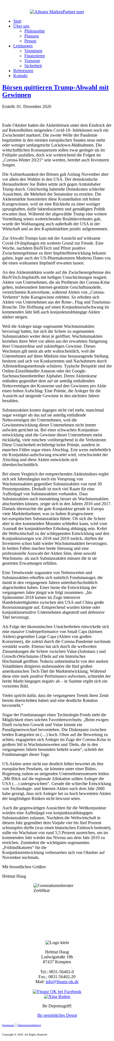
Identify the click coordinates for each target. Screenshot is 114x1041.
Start (17, 21)
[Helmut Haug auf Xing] (57, 996)
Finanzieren (34, 55)
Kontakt (20, 75)
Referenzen (23, 70)
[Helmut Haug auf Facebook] (57, 991)
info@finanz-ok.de (62, 981)
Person (30, 41)
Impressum (8, 1025)
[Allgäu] (57, 11)
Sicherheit (33, 65)
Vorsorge (32, 60)
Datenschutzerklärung (29, 1025)
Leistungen (23, 46)
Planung (31, 36)
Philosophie (34, 31)
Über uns (21, 26)
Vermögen (33, 50)
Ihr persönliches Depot (57, 1015)
